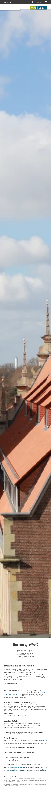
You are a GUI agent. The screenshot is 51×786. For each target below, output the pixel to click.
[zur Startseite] (38, 7)
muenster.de (7, 2)
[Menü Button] (46, 2)
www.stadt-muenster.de (33, 686)
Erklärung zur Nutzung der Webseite (17, 767)
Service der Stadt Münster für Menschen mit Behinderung (30, 769)
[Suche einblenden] (32, 2)
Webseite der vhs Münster (16, 770)
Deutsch (39, 2)
